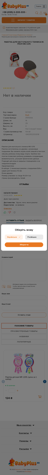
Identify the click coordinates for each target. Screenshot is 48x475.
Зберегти (24, 245)
